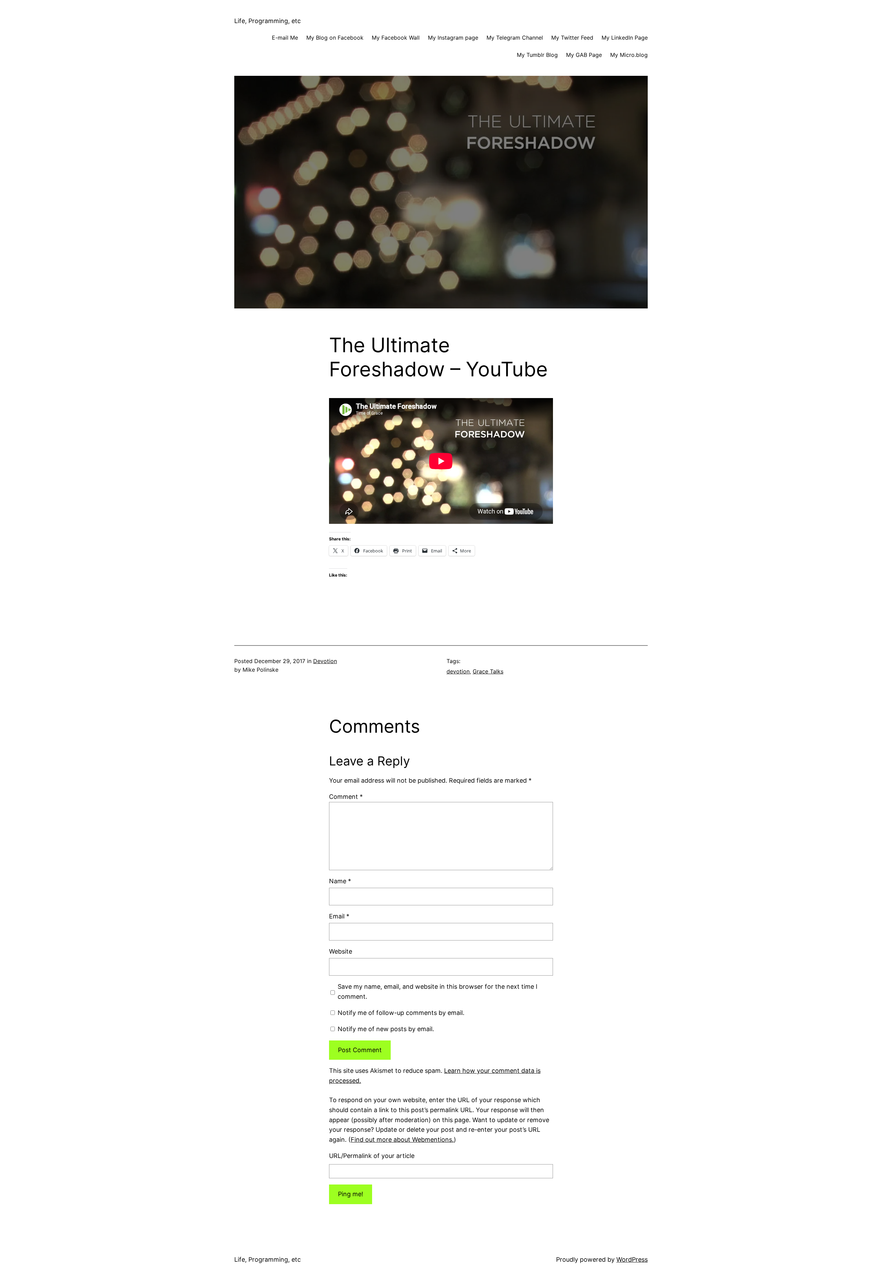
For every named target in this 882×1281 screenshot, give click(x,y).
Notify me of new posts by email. (386, 1029)
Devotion (325, 661)
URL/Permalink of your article (371, 1155)
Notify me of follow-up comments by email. (401, 1012)
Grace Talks (488, 671)
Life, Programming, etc (267, 20)
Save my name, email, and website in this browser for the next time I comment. (437, 991)
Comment (346, 796)
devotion (458, 671)
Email (339, 916)
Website (340, 951)
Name (340, 881)
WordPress (632, 1259)
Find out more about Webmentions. (402, 1139)
